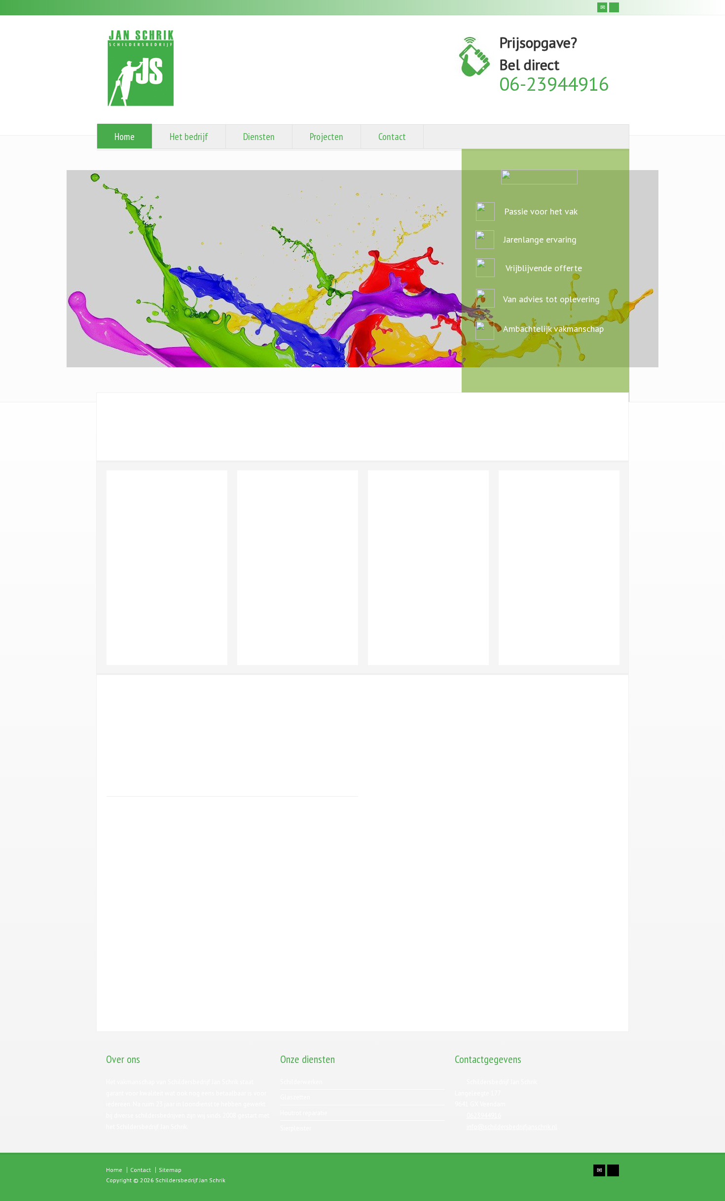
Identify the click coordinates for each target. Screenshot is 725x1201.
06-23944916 (554, 83)
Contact (392, 136)
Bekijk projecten (558, 714)
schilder (123, 528)
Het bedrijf (189, 136)
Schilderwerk (175, 488)
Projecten (326, 136)
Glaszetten (297, 488)
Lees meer (134, 559)
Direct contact (563, 993)
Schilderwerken (301, 1082)
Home (124, 136)
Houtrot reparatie (429, 488)
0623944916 (484, 1115)
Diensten (259, 136)
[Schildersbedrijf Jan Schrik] (141, 106)
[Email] (602, 7)
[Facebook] (614, 7)
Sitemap (170, 1169)
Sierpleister (559, 488)
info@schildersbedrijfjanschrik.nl (512, 1127)
